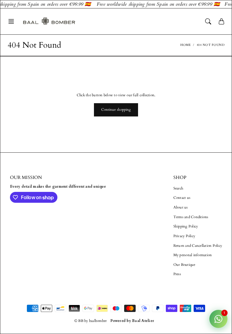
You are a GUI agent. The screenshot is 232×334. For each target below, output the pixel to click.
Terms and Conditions (190, 217)
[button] (13, 21)
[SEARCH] (208, 21)
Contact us (182, 197)
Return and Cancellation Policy (197, 245)
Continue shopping (116, 109)
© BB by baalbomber (90, 320)
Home (185, 45)
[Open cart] (221, 21)
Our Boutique (184, 264)
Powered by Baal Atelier (132, 320)
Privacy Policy (184, 236)
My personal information (192, 255)
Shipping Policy (185, 226)
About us (180, 207)
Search (178, 188)
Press (177, 274)
